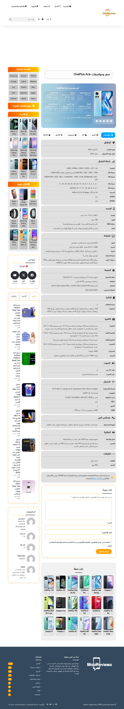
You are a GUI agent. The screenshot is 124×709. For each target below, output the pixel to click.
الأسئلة (45, 135)
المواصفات (106, 135)
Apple (33, 93)
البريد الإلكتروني (106, 533)
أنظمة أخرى (36, 687)
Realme (33, 82)
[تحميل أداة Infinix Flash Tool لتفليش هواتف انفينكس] (28, 486)
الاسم (109, 523)
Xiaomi (23, 76)
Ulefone (13, 99)
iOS (38, 691)
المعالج (112, 286)
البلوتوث (112, 393)
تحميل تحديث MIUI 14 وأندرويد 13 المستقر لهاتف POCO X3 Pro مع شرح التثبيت (16, 421)
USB (113, 410)
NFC (113, 402)
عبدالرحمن (21, 519)
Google (13, 82)
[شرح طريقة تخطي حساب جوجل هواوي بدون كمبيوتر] (28, 337)
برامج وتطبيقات (34, 679)
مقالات (45, 6)
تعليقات (14, 296)
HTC (13, 93)
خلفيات (37, 683)
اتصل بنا (11, 705)
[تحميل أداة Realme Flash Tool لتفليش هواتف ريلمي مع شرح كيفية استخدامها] (28, 310)
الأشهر (34, 296)
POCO (33, 76)
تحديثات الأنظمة (34, 675)
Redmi (23, 87)
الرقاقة (112, 282)
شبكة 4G (111, 184)
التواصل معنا (97, 479)
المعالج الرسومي (109, 290)
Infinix (23, 82)
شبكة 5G (111, 188)
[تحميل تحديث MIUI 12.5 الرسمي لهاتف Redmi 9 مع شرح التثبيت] (28, 390)
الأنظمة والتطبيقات (18, 6)
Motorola (23, 93)
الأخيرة (24, 296)
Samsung (13, 76)
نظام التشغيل (110, 277)
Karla (23, 567)
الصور (94, 135)
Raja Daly (21, 556)
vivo (13, 87)
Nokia (24, 99)
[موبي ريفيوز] (109, 13)
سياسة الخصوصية (32, 705)
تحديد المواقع (110, 398)
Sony (33, 99)
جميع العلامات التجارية (22, 106)
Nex (33, 87)
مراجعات (37, 695)
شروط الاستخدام (20, 705)
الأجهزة (34, 6)
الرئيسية (66, 6)
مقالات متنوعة (35, 668)
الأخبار (57, 6)
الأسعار (58, 135)
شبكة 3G (111, 177)
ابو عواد (22, 534)
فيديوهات (71, 135)
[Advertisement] (62, 46)
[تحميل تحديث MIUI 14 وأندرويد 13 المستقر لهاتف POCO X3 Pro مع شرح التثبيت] (28, 416)
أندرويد (38, 671)
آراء (83, 135)
